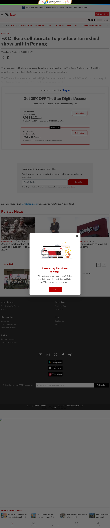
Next (55, 289)
